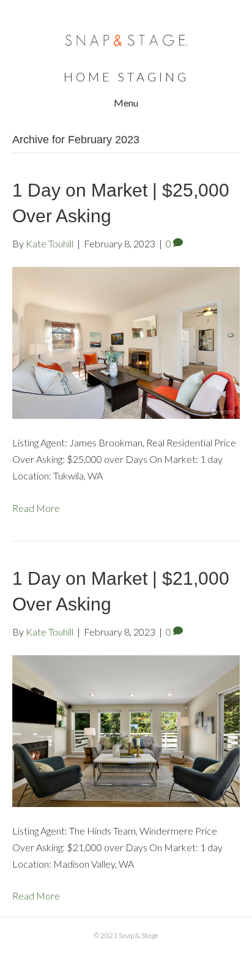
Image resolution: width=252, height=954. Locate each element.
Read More (36, 508)
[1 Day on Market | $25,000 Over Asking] (126, 341)
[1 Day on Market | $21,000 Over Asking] (126, 729)
